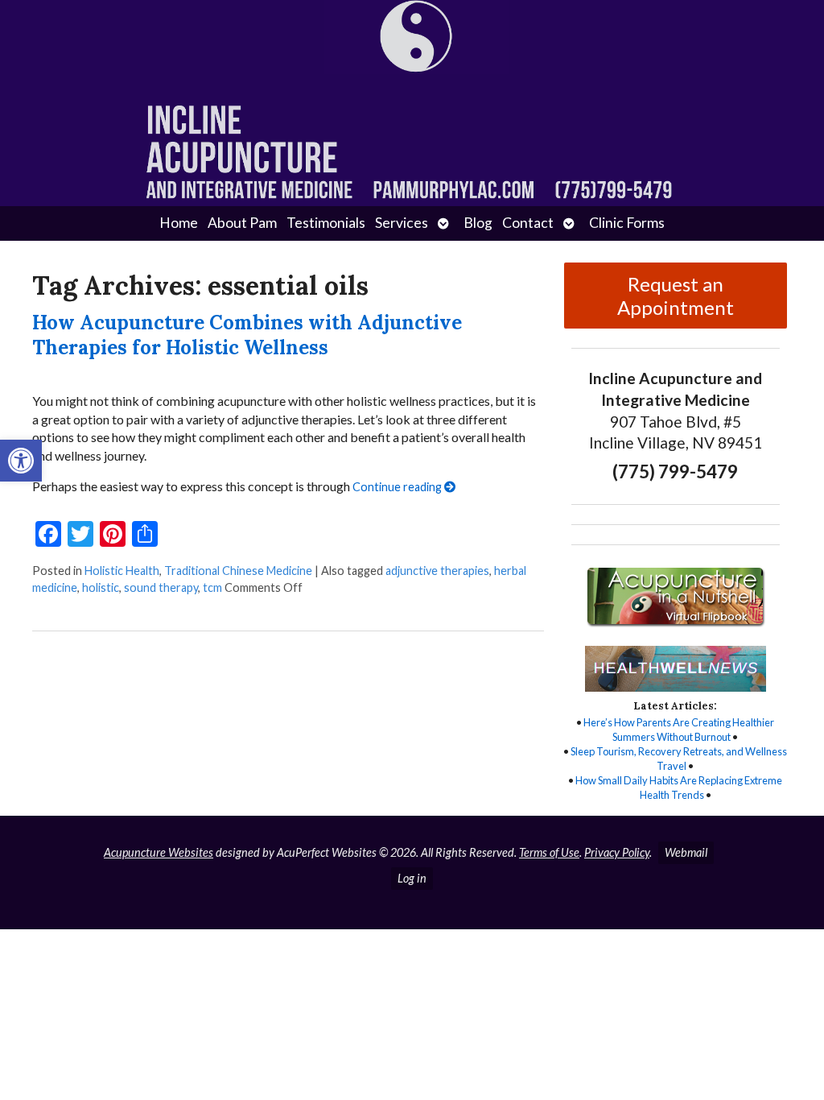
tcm (212, 587)
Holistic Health (121, 570)
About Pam (242, 222)
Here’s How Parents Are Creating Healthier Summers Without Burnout (678, 729)
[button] (21, 461)
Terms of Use (549, 852)
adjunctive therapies (437, 570)
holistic (100, 587)
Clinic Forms (627, 222)
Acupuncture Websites (158, 852)
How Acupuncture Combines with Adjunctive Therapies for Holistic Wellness (247, 335)
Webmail (686, 852)
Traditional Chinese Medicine (238, 570)
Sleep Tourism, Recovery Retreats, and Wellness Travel (679, 758)
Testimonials (325, 222)
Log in (412, 878)
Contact (528, 222)
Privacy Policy (616, 852)
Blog (478, 222)
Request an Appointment (675, 295)
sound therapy (161, 587)
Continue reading (398, 487)
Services (401, 222)
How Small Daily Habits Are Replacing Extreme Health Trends (678, 787)
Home (178, 222)
